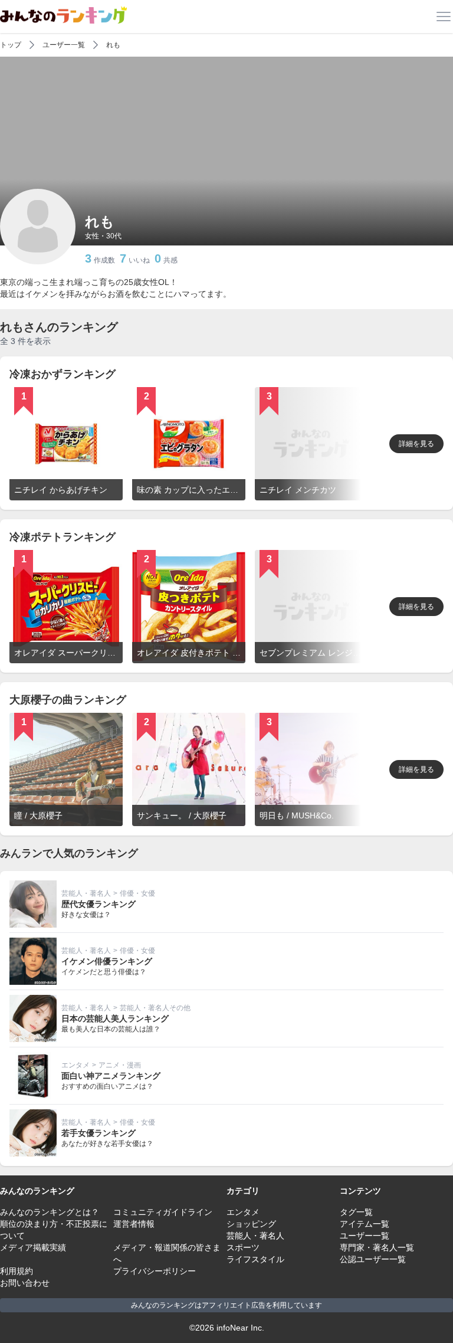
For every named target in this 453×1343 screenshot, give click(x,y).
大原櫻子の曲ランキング (67, 700)
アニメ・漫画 (120, 1065)
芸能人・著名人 (86, 893)
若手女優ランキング (98, 1133)
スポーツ (243, 1247)
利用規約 (16, 1271)
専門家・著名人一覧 (377, 1247)
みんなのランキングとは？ (49, 1212)
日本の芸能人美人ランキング (115, 1018)
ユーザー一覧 (63, 45)
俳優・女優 (137, 893)
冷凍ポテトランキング (62, 537)
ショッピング (251, 1224)
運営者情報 (134, 1224)
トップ (10, 45)
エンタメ (75, 1065)
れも (113, 45)
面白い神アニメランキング (110, 1075)
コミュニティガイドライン (162, 1212)
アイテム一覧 (364, 1224)
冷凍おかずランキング (62, 374)
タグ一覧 (356, 1212)
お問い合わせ (25, 1283)
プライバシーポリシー (154, 1271)
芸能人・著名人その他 (155, 1008)
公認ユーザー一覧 (373, 1259)
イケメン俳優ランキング (106, 961)
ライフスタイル (255, 1259)
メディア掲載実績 (33, 1247)
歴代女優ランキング (98, 904)
